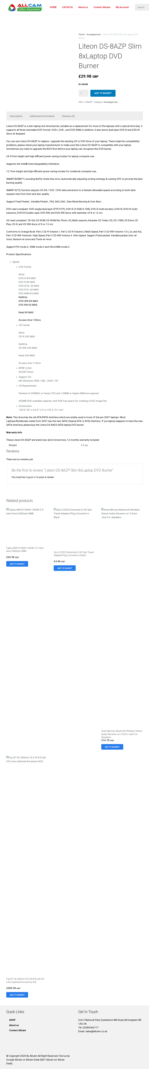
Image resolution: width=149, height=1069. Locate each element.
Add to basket (103, 93)
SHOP (12, 1020)
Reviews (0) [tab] (68, 116)
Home (82, 34)
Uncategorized (93, 34)
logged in (31, 477)
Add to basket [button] (17, 564)
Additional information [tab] (42, 116)
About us (14, 1025)
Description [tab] (16, 116)
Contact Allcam (17, 1030)
